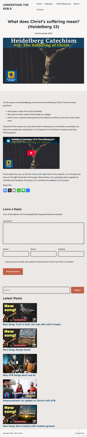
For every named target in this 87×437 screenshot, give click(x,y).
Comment (8, 221)
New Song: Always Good (16, 349)
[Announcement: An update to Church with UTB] (20, 389)
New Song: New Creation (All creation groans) (29, 426)
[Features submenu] (53, 3)
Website (61, 249)
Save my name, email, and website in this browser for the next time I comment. (40, 262)
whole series (36, 174)
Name (6, 249)
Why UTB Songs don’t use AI (19, 375)
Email (33, 249)
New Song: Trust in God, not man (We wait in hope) (32, 324)
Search (78, 290)
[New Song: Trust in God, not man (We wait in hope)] (20, 312)
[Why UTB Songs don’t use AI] (20, 363)
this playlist (64, 180)
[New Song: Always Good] (20, 338)
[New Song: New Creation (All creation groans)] (20, 414)
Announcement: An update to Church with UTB (29, 400)
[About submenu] (80, 3)
